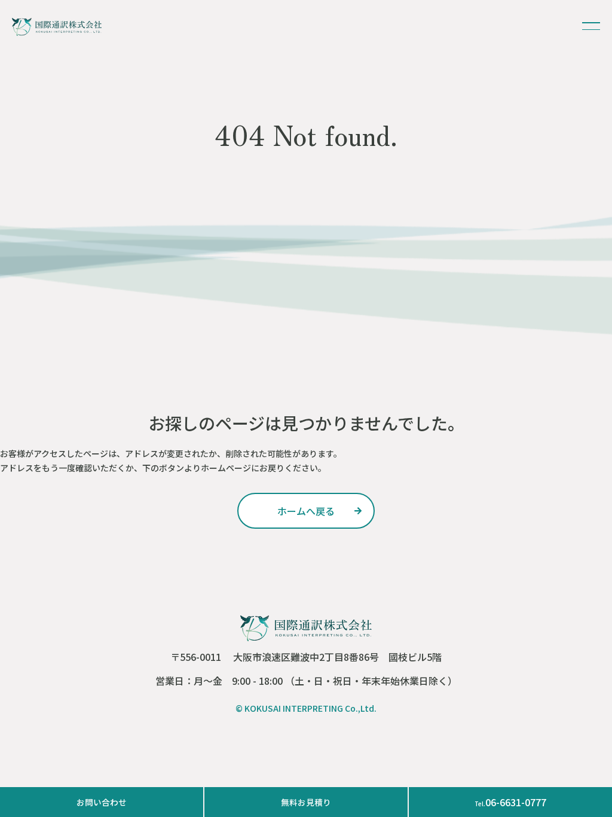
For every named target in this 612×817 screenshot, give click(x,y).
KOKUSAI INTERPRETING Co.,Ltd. (310, 708)
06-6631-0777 (510, 802)
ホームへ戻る (306, 511)
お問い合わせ (101, 802)
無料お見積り (306, 802)
